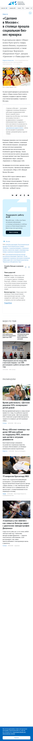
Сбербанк (5, 248)
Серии (4, 493)
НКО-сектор (12, 369)
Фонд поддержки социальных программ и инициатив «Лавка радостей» (16, 258)
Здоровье (17, 545)
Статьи (5, 423)
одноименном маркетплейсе (14, 128)
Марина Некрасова (8, 60)
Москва (8, 241)
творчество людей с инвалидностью (18, 250)
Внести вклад (13, 232)
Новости (5, 14)
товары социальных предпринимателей (14, 252)
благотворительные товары (16, 246)
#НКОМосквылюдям (11, 244)
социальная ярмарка (15, 248)
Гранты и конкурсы (20, 451)
